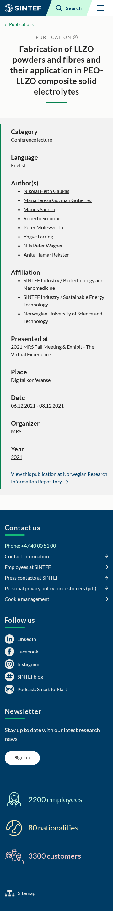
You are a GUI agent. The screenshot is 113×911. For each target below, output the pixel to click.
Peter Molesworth (43, 227)
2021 (16, 457)
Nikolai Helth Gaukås (46, 191)
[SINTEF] (23, 8)
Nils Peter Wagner (43, 245)
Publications (21, 24)
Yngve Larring (38, 236)
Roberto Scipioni (41, 218)
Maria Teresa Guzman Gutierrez (58, 200)
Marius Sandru (39, 209)
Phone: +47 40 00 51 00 (30, 546)
